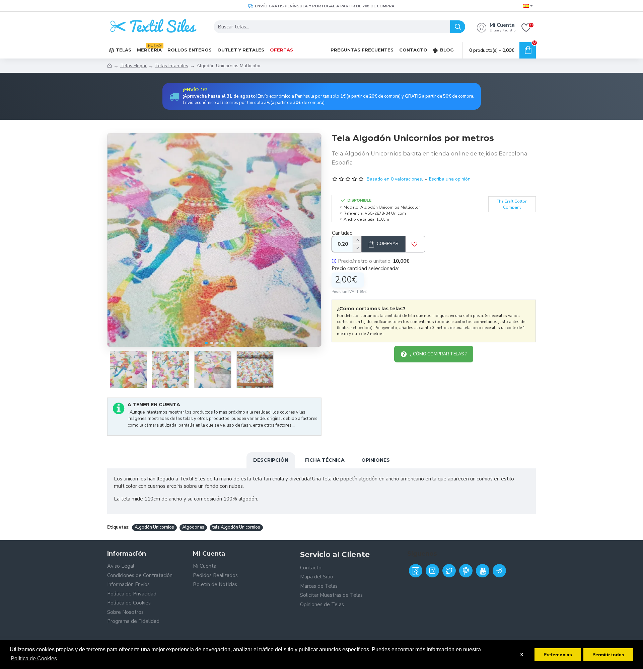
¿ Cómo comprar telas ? (438, 354)
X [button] (521, 654)
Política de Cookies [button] (34, 658)
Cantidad (342, 233)
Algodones (193, 527)
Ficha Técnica (325, 460)
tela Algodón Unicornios (236, 527)
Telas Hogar (133, 66)
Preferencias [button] (558, 654)
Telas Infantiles (171, 66)
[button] (206, 343)
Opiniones (375, 460)
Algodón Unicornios (154, 527)
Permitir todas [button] (608, 654)
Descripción (270, 460)
